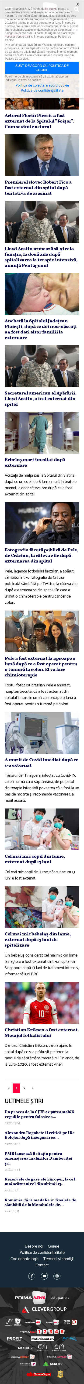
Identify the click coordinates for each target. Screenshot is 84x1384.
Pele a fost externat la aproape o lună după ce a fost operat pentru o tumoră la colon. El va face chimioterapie (41, 667)
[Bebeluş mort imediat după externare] (42, 433)
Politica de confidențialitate (42, 1253)
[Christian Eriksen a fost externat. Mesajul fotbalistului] (42, 1003)
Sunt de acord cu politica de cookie (42, 68)
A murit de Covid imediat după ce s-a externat (41, 763)
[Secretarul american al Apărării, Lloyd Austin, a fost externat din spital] (42, 366)
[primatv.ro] (9, 1322)
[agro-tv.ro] (53, 1364)
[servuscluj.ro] (38, 1374)
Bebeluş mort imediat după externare (35, 463)
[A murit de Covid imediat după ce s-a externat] (42, 733)
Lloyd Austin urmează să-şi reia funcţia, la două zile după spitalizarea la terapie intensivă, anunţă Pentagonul (41, 257)
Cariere (53, 1246)
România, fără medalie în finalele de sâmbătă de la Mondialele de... (40, 1203)
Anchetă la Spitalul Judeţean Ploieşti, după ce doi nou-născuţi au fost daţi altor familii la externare (41, 329)
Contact (42, 1265)
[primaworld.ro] (28, 1364)
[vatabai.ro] (60, 1374)
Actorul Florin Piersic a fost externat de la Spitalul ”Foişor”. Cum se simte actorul (39, 121)
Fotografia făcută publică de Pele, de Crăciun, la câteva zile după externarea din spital (41, 556)
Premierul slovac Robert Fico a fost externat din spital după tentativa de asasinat (38, 188)
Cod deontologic (24, 1259)
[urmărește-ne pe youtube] (44, 1276)
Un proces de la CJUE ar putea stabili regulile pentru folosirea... (39, 1114)
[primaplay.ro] (70, 1322)
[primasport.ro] (42, 1331)
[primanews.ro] (52, 1322)
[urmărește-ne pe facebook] (31, 1276)
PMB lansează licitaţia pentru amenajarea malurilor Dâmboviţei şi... (38, 1158)
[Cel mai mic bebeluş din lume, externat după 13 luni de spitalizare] (42, 907)
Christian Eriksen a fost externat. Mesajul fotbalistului (42, 1033)
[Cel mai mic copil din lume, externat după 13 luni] (42, 829)
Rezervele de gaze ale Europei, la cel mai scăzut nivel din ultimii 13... (40, 1182)
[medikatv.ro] (25, 1348)
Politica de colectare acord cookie (42, 85)
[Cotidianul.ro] (42, 1338)
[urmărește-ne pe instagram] (56, 1276)
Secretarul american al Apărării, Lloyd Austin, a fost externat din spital (40, 399)
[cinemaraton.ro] (42, 1347)
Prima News (30, 1298)
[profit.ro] (14, 1339)
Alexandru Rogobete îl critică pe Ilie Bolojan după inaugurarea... (40, 1135)
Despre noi (34, 1246)
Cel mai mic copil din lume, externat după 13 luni (35, 859)
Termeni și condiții (58, 1259)
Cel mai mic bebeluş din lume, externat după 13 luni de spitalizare (38, 940)
